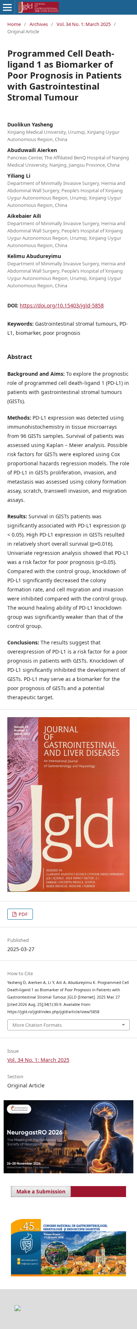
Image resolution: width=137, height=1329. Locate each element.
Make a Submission (40, 1191)
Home (14, 24)
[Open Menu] (7, 7)
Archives (39, 24)
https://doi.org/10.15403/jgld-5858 (62, 305)
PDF (23, 914)
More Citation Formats (37, 1025)
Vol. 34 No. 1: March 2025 (84, 24)
